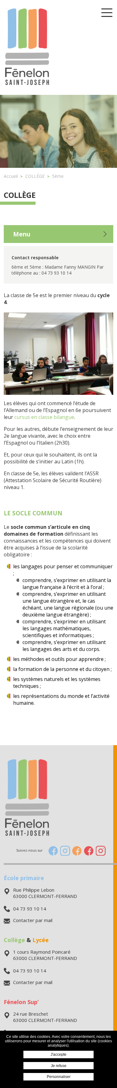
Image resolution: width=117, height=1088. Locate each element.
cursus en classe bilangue (44, 417)
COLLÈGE (20, 195)
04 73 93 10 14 (29, 908)
